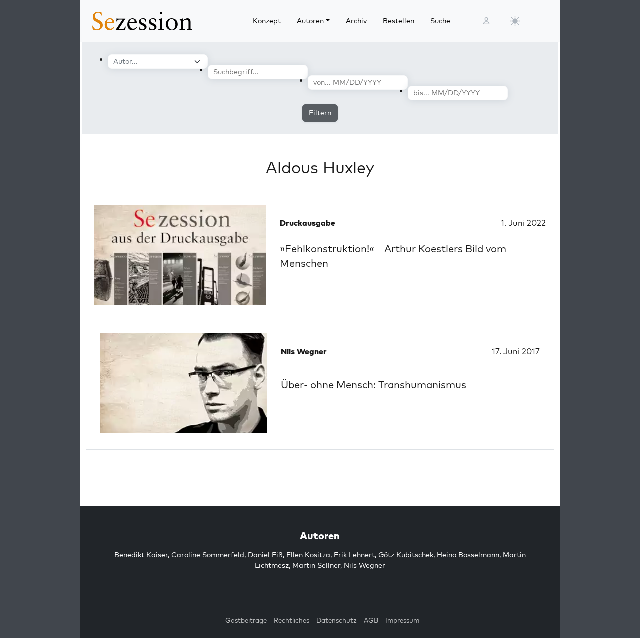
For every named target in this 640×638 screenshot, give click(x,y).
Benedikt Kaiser (141, 555)
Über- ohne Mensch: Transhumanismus (373, 384)
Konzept (267, 21)
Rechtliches (292, 620)
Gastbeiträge (246, 620)
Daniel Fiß (265, 555)
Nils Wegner (365, 565)
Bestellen (398, 21)
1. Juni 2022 (523, 223)
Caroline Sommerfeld (208, 555)
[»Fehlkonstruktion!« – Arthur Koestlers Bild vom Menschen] (180, 255)
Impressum (403, 620)
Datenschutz (336, 620)
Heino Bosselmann (468, 555)
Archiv (356, 21)
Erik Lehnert (354, 555)
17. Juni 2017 (516, 351)
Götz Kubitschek (406, 555)
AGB (371, 620)
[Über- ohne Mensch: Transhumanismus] (183, 384)
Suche (440, 21)
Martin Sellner (316, 565)
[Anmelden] (487, 21)
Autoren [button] (310, 21)
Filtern (320, 113)
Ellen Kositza (308, 555)
